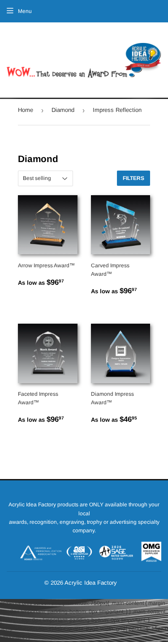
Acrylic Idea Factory (91, 582)
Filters (133, 178)
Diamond (63, 110)
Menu (25, 11)
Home (25, 110)
